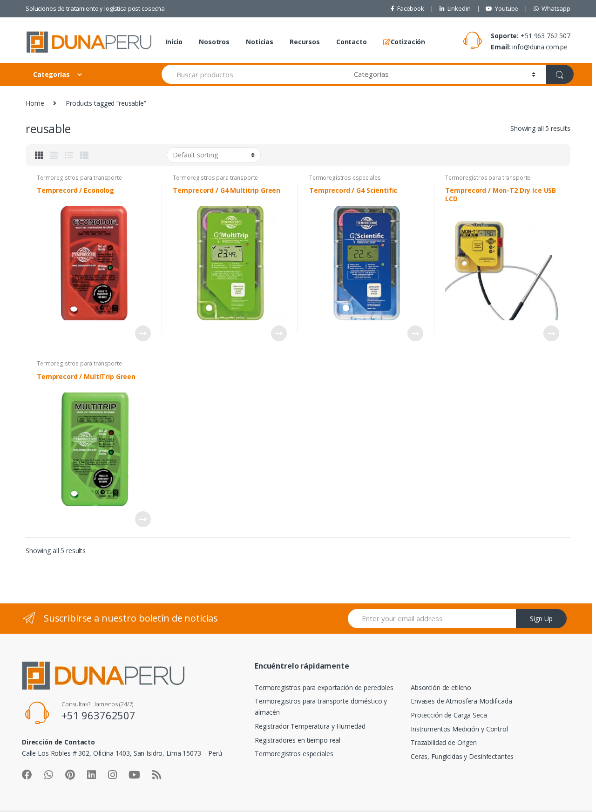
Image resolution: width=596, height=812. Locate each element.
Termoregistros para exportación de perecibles (324, 687)
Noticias (259, 41)
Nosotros (214, 41)
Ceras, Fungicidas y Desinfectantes (462, 756)
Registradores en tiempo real (297, 740)
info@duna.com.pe (540, 46)
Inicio (174, 41)
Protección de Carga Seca (449, 714)
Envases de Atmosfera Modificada (461, 701)
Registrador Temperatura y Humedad (310, 726)
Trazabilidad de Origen (444, 742)
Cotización (408, 41)
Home (35, 103)
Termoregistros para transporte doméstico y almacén (79, 181)
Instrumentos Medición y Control (459, 728)
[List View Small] (84, 155)
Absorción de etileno (441, 687)
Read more (142, 333)
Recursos (305, 41)
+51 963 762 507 (545, 35)
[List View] (69, 155)
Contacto (351, 41)
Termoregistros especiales (345, 178)
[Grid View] (39, 155)
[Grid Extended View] (54, 155)
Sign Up (541, 618)
